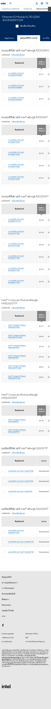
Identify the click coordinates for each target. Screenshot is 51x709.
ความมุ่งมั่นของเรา (10, 583)
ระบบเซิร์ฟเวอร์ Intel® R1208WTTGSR (16, 141)
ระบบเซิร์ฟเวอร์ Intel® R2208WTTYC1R (16, 220)
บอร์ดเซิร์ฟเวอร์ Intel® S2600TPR (20, 491)
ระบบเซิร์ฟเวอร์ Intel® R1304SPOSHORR (16, 99)
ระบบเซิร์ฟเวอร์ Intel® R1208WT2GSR (16, 153)
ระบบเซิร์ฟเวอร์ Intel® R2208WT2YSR (16, 269)
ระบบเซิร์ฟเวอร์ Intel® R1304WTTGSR (16, 166)
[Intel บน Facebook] (3, 626)
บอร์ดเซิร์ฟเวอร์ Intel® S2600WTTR (21, 542)
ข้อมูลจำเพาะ (9, 38)
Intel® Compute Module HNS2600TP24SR (17, 367)
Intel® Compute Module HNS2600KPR (17, 421)
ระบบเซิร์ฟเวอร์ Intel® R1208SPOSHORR (16, 74)
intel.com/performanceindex (11, 657)
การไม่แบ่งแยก (8, 588)
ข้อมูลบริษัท (7, 577)
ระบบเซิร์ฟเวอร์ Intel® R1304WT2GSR (16, 178)
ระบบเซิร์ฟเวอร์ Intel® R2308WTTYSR (16, 257)
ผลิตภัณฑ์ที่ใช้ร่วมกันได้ (28, 38)
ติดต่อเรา (5, 599)
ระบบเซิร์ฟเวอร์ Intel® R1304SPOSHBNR (16, 86)
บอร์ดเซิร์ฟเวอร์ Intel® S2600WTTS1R (16, 532)
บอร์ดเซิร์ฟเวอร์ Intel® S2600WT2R (21, 552)
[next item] (49, 9)
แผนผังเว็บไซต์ (8, 610)
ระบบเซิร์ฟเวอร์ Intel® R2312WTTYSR (16, 245)
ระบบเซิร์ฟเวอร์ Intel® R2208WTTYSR (16, 282)
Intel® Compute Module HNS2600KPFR (17, 431)
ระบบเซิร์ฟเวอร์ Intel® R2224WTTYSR (16, 232)
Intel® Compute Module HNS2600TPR (17, 357)
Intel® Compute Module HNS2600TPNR (17, 326)
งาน (3, 616)
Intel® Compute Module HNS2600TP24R (17, 377)
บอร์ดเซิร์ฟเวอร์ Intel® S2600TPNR (20, 471)
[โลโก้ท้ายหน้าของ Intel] (6, 686)
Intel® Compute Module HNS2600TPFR (17, 346)
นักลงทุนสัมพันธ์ (8, 594)
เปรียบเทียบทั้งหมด (18, 55)
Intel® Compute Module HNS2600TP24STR (17, 336)
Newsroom (6, 605)
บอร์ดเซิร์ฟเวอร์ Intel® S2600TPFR (20, 481)
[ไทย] (42, 3)
